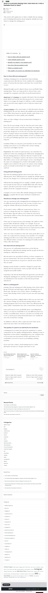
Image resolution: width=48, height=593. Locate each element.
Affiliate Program (8, 567)
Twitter (5, 457)
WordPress (6, 463)
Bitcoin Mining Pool (10, 369)
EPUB (15, 569)
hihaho (32, 569)
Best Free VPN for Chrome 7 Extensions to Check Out (35, 355)
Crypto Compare (9, 109)
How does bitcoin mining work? (18, 65)
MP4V (39, 571)
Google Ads (6, 436)
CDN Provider (27, 567)
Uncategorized (7, 459)
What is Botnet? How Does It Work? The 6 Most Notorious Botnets (23, 355)
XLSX (18, 577)
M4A (13, 571)
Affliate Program (7, 424)
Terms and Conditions (20, 591)
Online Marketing (7, 445)
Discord (10, 569)
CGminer (16, 97)
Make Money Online (7, 443)
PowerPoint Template (8, 449)
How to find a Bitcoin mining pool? (19, 57)
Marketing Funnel (30, 571)
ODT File (41, 571)
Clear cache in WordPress (35, 567)
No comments (8, 12)
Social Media (6, 453)
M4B (15, 571)
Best (5, 426)
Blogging (5, 428)
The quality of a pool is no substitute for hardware (24, 71)
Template (5, 455)
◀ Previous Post (9, 382)
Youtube (5, 465)
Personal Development (8, 447)
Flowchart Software (20, 569)
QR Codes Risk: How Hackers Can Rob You (12, 414)
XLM (16, 577)
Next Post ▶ (40, 382)
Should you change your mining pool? (20, 62)
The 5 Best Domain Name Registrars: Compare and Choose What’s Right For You (20, 478)
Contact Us (6, 584)
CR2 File (5, 569)
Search (5, 392)
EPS (13, 569)
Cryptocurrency (9, 11)
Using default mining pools (16, 59)
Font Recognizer (27, 569)
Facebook (6, 432)
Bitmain (6, 195)
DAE (8, 569)
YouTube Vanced (23, 577)
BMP (24, 567)
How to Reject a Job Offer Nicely (10, 404)
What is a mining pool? (15, 68)
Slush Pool (7, 97)
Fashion (5, 434)
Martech (35, 571)
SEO (4, 451)
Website (5, 461)
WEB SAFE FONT (12, 577)
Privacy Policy (29, 591)
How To (6, 524)
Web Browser (6, 577)
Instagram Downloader (8, 571)
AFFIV (7, 9)
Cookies (42, 567)
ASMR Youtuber (16, 567)
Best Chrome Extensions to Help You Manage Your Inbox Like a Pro (18, 481)
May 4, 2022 (8, 8)
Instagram (7, 527)
